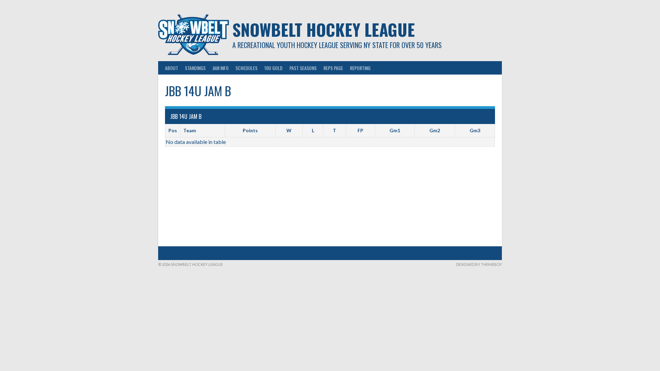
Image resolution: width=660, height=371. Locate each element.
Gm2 (434, 130)
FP (360, 130)
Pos (172, 130)
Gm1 (394, 130)
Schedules (246, 67)
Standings (195, 67)
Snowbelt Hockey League (323, 29)
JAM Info (220, 67)
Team (189, 130)
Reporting (360, 67)
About (171, 67)
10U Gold (273, 67)
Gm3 (475, 130)
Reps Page (333, 67)
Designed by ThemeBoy (479, 264)
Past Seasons (303, 67)
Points (250, 130)
